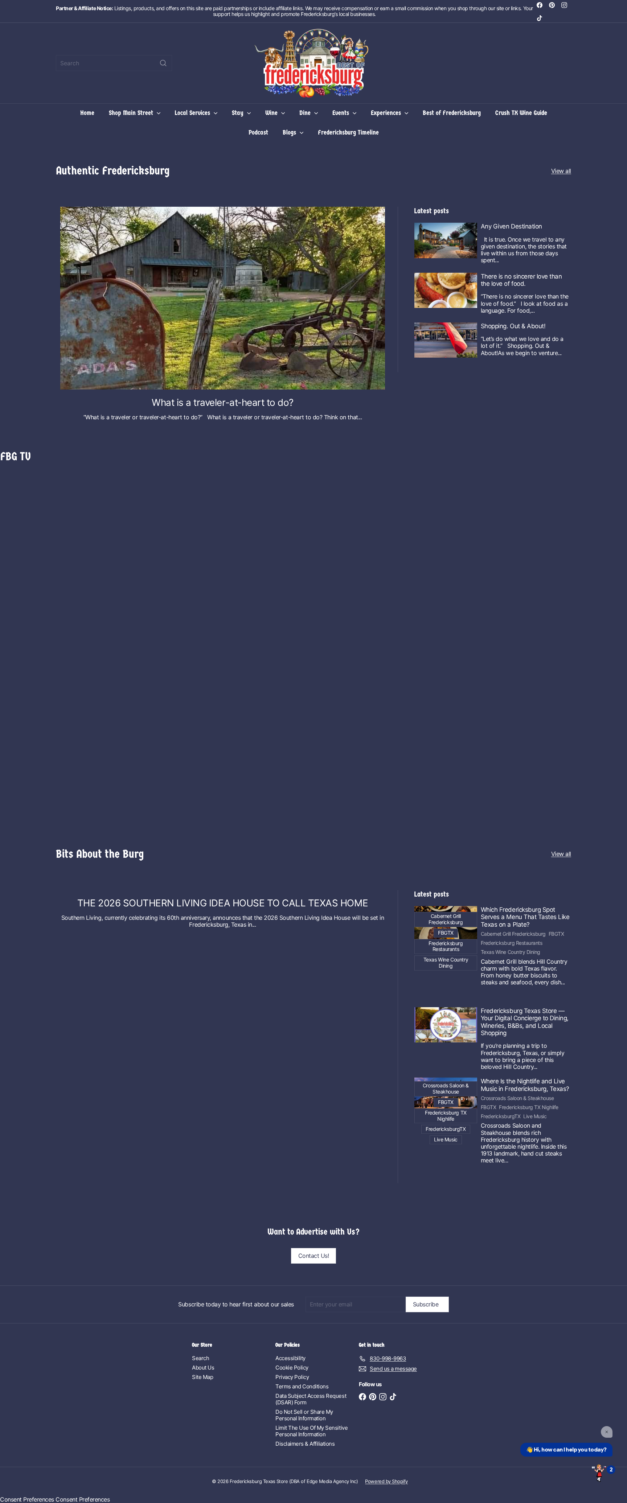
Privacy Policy (292, 1377)
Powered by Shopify (386, 1481)
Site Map (202, 1377)
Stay (238, 113)
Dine (305, 113)
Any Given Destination (511, 226)
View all (561, 171)
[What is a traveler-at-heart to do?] (222, 298)
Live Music (534, 1116)
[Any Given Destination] (445, 240)
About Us (203, 1367)
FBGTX (556, 934)
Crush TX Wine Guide (521, 113)
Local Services (193, 113)
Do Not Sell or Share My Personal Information (304, 1415)
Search (200, 1358)
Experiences (387, 113)
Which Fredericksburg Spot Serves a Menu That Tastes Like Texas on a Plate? (525, 917)
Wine (272, 113)
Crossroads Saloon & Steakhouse (517, 1098)
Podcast (258, 132)
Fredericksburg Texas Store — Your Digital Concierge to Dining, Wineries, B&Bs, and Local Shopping (525, 1022)
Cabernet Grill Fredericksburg (513, 934)
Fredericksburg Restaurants (511, 943)
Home (87, 113)
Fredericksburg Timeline (348, 132)
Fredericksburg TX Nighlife (528, 1107)
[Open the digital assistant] (599, 1472)
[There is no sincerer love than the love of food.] (445, 290)
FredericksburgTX (500, 1116)
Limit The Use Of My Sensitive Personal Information (311, 1431)
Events (341, 113)
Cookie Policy (291, 1367)
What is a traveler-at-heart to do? (223, 402)
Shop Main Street (132, 113)
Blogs (290, 132)
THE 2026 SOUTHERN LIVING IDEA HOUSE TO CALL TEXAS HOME (222, 903)
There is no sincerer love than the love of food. (521, 280)
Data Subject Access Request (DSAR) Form (310, 1399)
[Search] (163, 63)
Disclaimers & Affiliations (305, 1443)
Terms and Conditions (301, 1386)
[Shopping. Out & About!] (445, 340)
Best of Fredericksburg (452, 113)
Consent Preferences (27, 1499)
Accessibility (290, 1358)
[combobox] (114, 63)
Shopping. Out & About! (513, 326)
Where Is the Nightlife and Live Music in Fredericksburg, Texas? (525, 1085)
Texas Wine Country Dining (510, 952)
